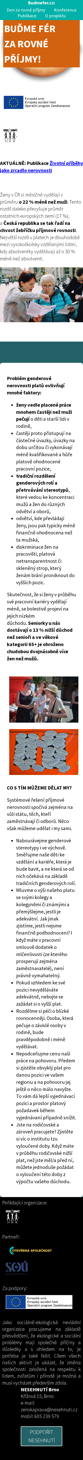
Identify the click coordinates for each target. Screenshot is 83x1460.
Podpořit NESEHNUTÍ (41, 1436)
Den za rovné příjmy (26, 10)
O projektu (55, 15)
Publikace (27, 15)
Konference (65, 10)
